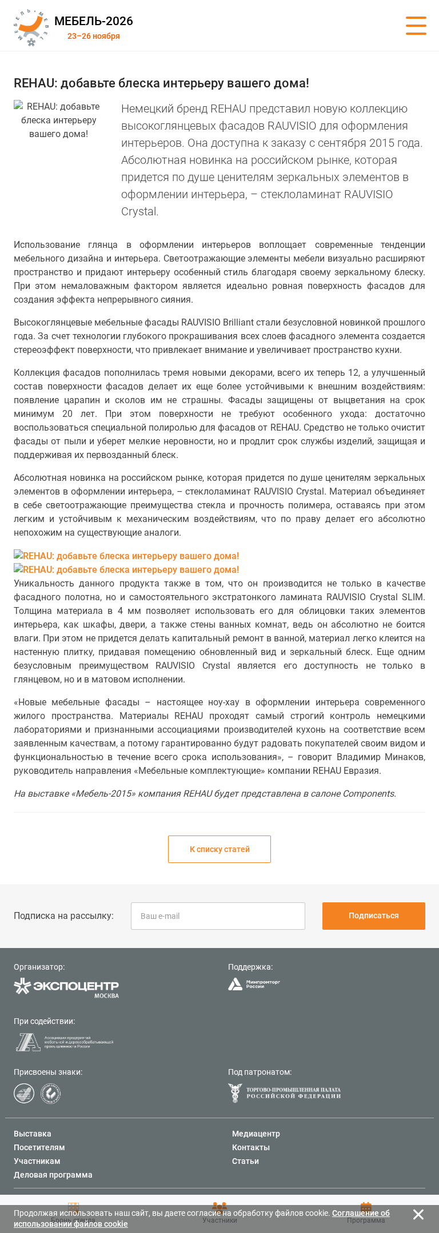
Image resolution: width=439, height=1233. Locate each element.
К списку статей (220, 849)
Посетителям (39, 1147)
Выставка (32, 1133)
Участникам (37, 1161)
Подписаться (374, 915)
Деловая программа (53, 1174)
